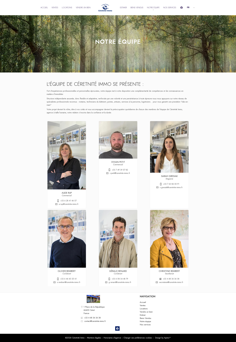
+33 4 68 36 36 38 (171, 278)
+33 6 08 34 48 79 (120, 278)
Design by (162, 337)
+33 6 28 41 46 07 (68, 200)
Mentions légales (94, 337)
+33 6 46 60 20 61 (68, 278)
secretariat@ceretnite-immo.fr (171, 282)
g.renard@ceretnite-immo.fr (120, 282)
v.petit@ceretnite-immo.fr (120, 173)
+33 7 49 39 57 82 (120, 169)
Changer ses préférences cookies (138, 337)
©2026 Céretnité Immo (75, 337)
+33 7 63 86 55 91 (171, 184)
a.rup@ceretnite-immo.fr (68, 204)
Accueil (105, 7)
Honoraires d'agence (112, 337)
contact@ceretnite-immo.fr (95, 321)
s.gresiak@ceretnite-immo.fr (171, 187)
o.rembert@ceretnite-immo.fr (68, 282)
